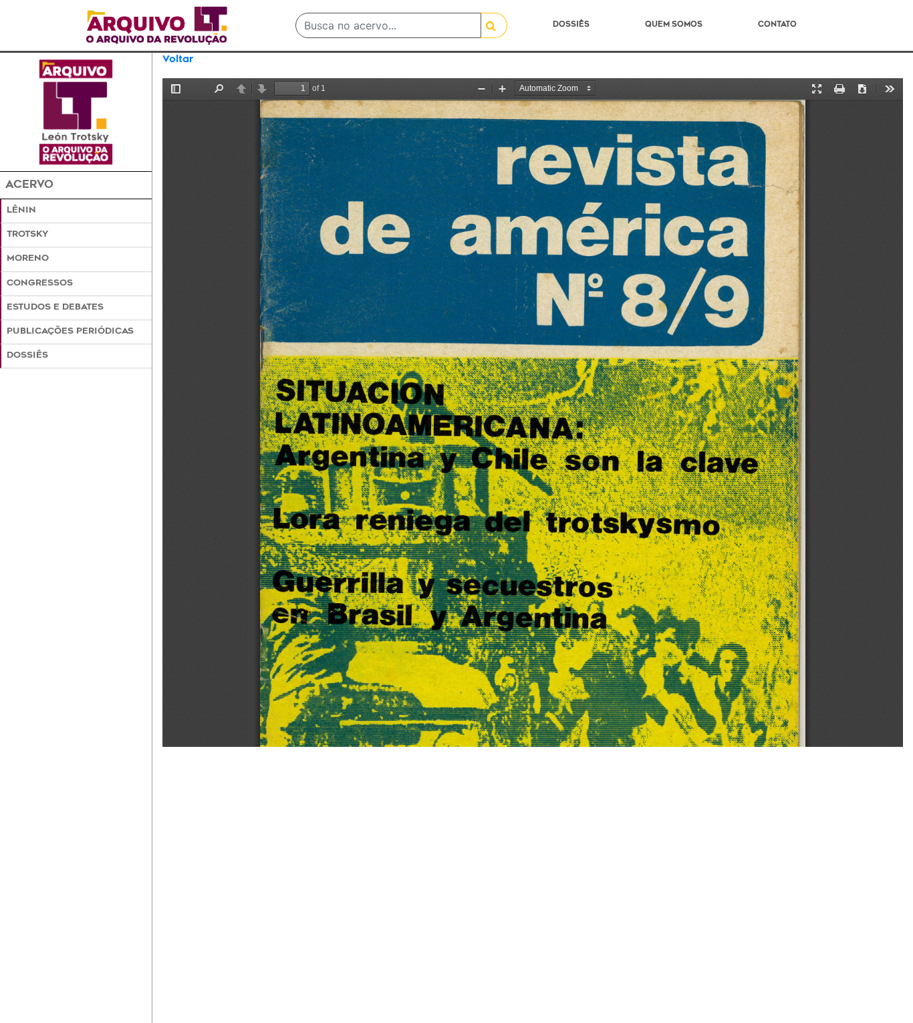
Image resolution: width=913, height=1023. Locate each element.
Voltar (177, 60)
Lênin (21, 211)
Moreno (28, 259)
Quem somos (673, 25)
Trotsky (27, 235)
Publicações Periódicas (70, 332)
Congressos (40, 283)
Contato (777, 25)
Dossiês (571, 25)
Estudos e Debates (55, 308)
